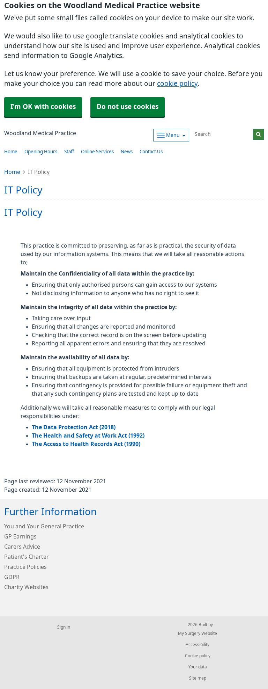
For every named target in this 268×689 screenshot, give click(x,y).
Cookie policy (197, 656)
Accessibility (197, 645)
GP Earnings (20, 536)
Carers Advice (22, 546)
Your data (197, 667)
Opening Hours (40, 151)
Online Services (97, 151)
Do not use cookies (127, 106)
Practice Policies (25, 567)
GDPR (12, 577)
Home (10, 151)
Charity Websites (26, 587)
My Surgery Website (197, 633)
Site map (197, 678)
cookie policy (177, 83)
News (127, 151)
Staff (69, 151)
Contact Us (151, 151)
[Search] (258, 134)
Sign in (63, 627)
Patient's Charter (26, 556)
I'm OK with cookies (43, 106)
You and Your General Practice (44, 526)
